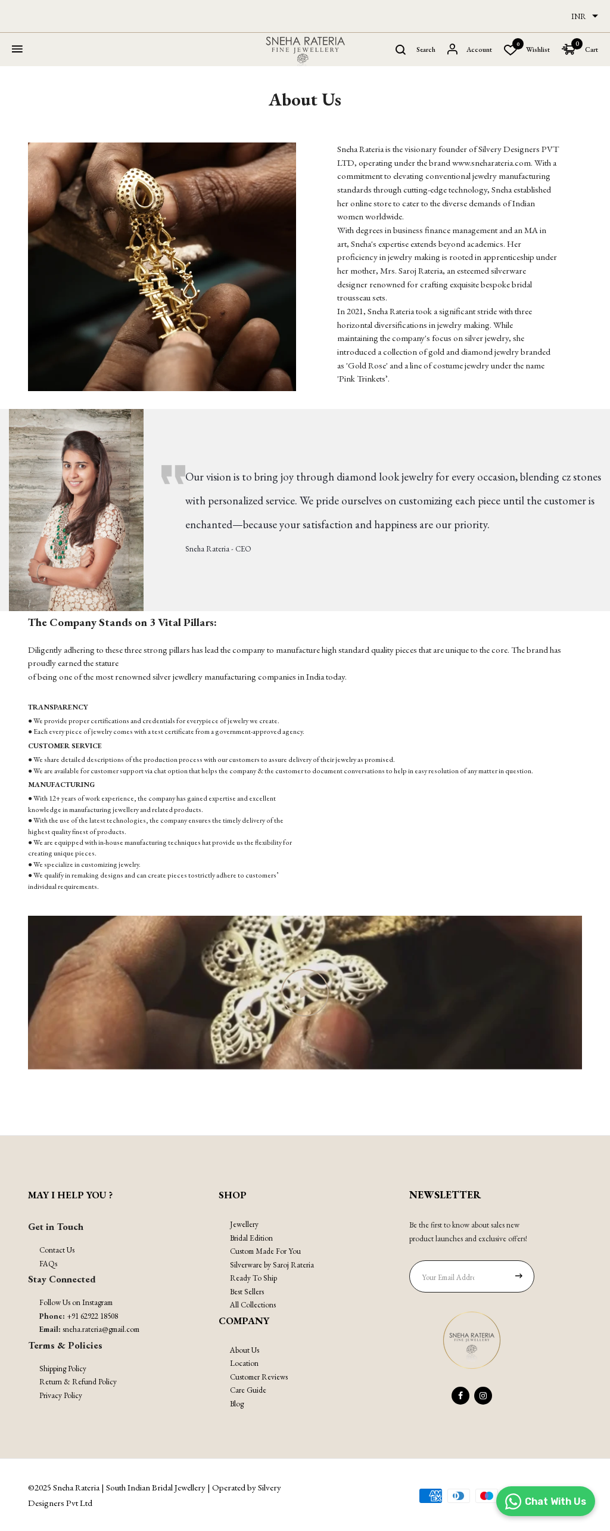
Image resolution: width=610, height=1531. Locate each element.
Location (244, 1363)
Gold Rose (367, 365)
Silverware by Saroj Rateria (272, 1265)
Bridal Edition (251, 1238)
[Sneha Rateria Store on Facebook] (460, 1396)
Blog (237, 1404)
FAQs (48, 1264)
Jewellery (244, 1224)
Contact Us (56, 1250)
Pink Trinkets (362, 378)
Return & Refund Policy (78, 1382)
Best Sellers (247, 1292)
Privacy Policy (60, 1395)
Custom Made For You (265, 1251)
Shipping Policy (62, 1368)
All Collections (253, 1305)
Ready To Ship (253, 1278)
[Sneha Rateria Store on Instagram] (483, 1396)
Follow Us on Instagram (76, 1302)
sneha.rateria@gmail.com (101, 1329)
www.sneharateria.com (491, 162)
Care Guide (248, 1390)
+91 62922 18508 (92, 1316)
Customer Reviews (259, 1377)
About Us (244, 1350)
